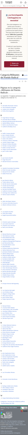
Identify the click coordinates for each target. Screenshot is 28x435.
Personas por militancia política (16, 401)
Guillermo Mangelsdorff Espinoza (11, 241)
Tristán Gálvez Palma (8, 182)
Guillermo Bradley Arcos (9, 126)
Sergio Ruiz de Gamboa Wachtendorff (12, 344)
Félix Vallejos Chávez (8, 387)
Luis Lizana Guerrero (8, 224)
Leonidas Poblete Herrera (9, 311)
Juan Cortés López (7, 151)
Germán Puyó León (7, 318)
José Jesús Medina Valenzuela (10, 252)
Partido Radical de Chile (7, 403)
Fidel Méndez (6, 262)
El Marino (10, 426)
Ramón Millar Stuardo (8, 264)
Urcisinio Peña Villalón (8, 307)
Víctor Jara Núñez (7, 213)
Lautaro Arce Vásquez (8, 109)
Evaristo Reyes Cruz (7, 327)
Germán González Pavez (9, 189)
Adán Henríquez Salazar (9, 201)
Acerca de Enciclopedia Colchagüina (10, 433)
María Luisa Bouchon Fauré (10, 125)
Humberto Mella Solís (8, 259)
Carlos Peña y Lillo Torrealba (10, 309)
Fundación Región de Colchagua (14, 423)
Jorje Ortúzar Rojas (7, 297)
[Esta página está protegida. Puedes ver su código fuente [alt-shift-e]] (20, 81)
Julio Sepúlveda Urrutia (8, 355)
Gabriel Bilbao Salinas (8, 123)
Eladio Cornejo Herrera (8, 147)
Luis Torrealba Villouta (8, 372)
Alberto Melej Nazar (8, 253)
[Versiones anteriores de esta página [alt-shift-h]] (22, 81)
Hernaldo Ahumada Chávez (10, 105)
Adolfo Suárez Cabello (8, 365)
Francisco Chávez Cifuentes (9, 140)
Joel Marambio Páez (7, 243)
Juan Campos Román (8, 135)
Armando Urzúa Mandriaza (9, 379)
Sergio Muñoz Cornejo (8, 276)
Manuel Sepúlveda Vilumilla (10, 357)
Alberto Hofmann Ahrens (9, 205)
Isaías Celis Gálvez (7, 138)
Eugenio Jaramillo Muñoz (9, 215)
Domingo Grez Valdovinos (9, 193)
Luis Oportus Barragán (8, 290)
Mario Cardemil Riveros (8, 137)
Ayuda (25, 75)
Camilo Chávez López (8, 142)
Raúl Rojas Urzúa (7, 337)
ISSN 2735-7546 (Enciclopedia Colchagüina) (12, 421)
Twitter (2, 409)
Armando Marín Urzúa (8, 245)
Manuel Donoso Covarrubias (10, 161)
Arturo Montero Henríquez (9, 269)
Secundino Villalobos (8, 391)
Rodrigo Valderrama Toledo (10, 386)
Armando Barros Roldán (9, 119)
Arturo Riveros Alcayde (8, 332)
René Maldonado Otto (8, 237)
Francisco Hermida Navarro (10, 203)
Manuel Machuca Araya (8, 234)
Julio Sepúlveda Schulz (8, 353)
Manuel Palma (6, 306)
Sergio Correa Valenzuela (9, 149)
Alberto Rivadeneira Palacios (10, 330)
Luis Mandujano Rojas (8, 239)
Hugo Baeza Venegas (8, 118)
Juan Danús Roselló (7, 158)
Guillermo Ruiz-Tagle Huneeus (10, 346)
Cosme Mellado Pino (8, 260)
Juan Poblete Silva (7, 313)
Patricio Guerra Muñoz (8, 194)
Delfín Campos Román (8, 133)
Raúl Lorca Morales (7, 227)
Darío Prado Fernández (8, 316)
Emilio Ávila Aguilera (8, 111)
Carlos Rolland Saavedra (9, 341)
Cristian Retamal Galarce (9, 325)
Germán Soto (6, 364)
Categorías (4, 401)
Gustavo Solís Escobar (8, 358)
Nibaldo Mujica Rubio (8, 275)
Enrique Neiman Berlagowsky (10, 283)
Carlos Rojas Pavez (7, 336)
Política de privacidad (6, 431)
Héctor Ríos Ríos (6, 328)
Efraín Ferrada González (9, 170)
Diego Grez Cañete (11, 407)
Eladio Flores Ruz (7, 173)
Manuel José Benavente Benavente (12, 121)
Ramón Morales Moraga (9, 271)
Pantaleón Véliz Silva (8, 389)
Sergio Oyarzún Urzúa (8, 299)
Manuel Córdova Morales (9, 144)
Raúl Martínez (6, 246)
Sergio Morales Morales (9, 273)
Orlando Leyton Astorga (9, 222)
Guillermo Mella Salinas (8, 257)
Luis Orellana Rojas (7, 292)
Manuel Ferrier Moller (8, 172)
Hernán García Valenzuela (9, 184)
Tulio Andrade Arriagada (9, 107)
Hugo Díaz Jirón (6, 159)
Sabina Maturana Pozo (8, 250)
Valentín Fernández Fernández (10, 168)
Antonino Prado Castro (8, 315)
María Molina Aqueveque (9, 266)
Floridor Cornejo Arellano (9, 146)
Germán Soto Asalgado (8, 360)
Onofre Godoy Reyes (8, 187)
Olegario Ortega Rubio (8, 294)
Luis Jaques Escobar (7, 211)
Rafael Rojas (5, 339)
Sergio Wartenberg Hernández (10, 398)
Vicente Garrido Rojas (8, 185)
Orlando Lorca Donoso (8, 225)
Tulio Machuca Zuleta (8, 236)
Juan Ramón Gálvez (7, 180)
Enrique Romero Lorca (8, 343)
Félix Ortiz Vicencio (7, 295)
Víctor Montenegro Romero (9, 268)
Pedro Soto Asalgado (8, 362)
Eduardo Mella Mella (8, 255)
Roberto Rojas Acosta (8, 334)
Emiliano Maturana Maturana (10, 248)
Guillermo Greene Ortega (9, 191)
